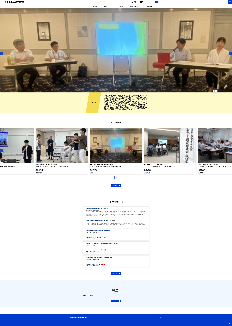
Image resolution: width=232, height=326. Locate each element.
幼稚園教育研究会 (134, 6)
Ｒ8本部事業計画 (148, 6)
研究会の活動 (119, 6)
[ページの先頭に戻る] (229, 323)
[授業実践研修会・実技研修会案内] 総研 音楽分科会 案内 (99, 257)
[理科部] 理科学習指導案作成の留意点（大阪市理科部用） (98, 230)
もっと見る (115, 185)
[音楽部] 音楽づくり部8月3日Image (94, 208)
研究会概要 (94, 6)
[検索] (215, 2)
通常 (135, 2)
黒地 (142, 2)
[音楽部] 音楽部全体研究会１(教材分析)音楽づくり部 (97, 220)
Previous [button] (1, 53)
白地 (138, 2)
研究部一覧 (106, 6)
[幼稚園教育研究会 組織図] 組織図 (94, 264)
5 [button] (227, 91)
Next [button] (230, 53)
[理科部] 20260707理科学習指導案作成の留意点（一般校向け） (99, 243)
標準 (156, 2)
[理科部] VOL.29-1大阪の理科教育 (94, 237)
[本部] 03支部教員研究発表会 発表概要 (95, 250)
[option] (116, 50)
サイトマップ (159, 317)
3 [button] (224, 91)
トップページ (82, 6)
